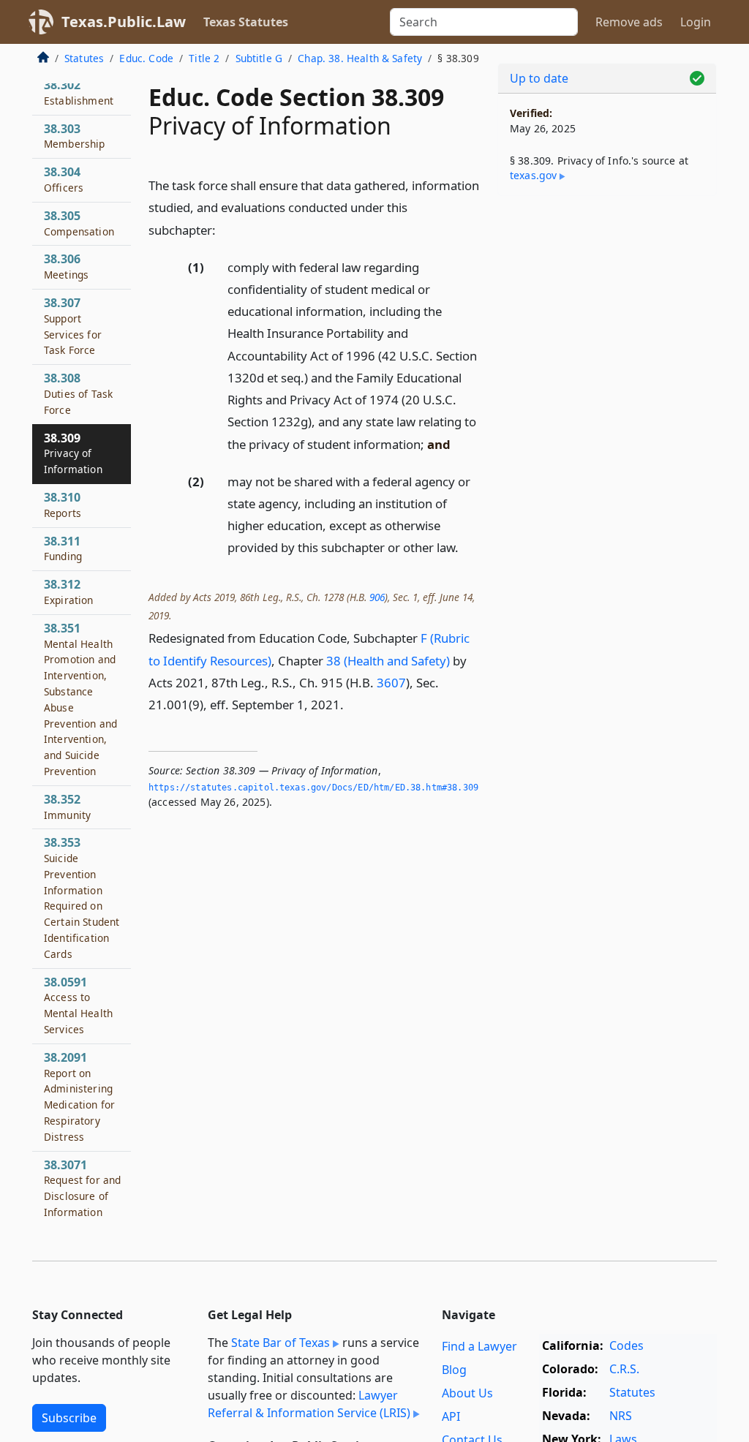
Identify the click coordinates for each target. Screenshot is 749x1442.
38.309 (73, 453)
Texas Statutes (245, 22)
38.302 (78, 92)
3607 (391, 682)
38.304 (63, 179)
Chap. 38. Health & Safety (360, 58)
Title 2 (204, 58)
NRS (620, 1416)
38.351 (80, 699)
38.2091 (79, 1096)
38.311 (63, 548)
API (451, 1416)
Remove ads (629, 22)
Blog (454, 1370)
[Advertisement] (607, 307)
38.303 (74, 136)
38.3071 (82, 1188)
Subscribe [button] (69, 1418)
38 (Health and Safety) (388, 660)
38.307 (73, 326)
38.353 (81, 897)
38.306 (66, 266)
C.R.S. (624, 1369)
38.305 (79, 223)
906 (377, 597)
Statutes (84, 58)
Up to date (539, 78)
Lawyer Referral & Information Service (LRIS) (309, 1404)
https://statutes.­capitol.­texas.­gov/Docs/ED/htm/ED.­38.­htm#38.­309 (313, 787)
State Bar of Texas (280, 1343)
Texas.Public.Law (123, 21)
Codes (626, 1345)
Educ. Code (146, 58)
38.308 (78, 393)
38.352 (67, 806)
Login (695, 22)
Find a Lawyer (479, 1346)
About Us (467, 1393)
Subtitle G (259, 58)
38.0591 (78, 1005)
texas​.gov (533, 175)
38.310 (62, 504)
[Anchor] (224, 229)
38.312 (69, 591)
